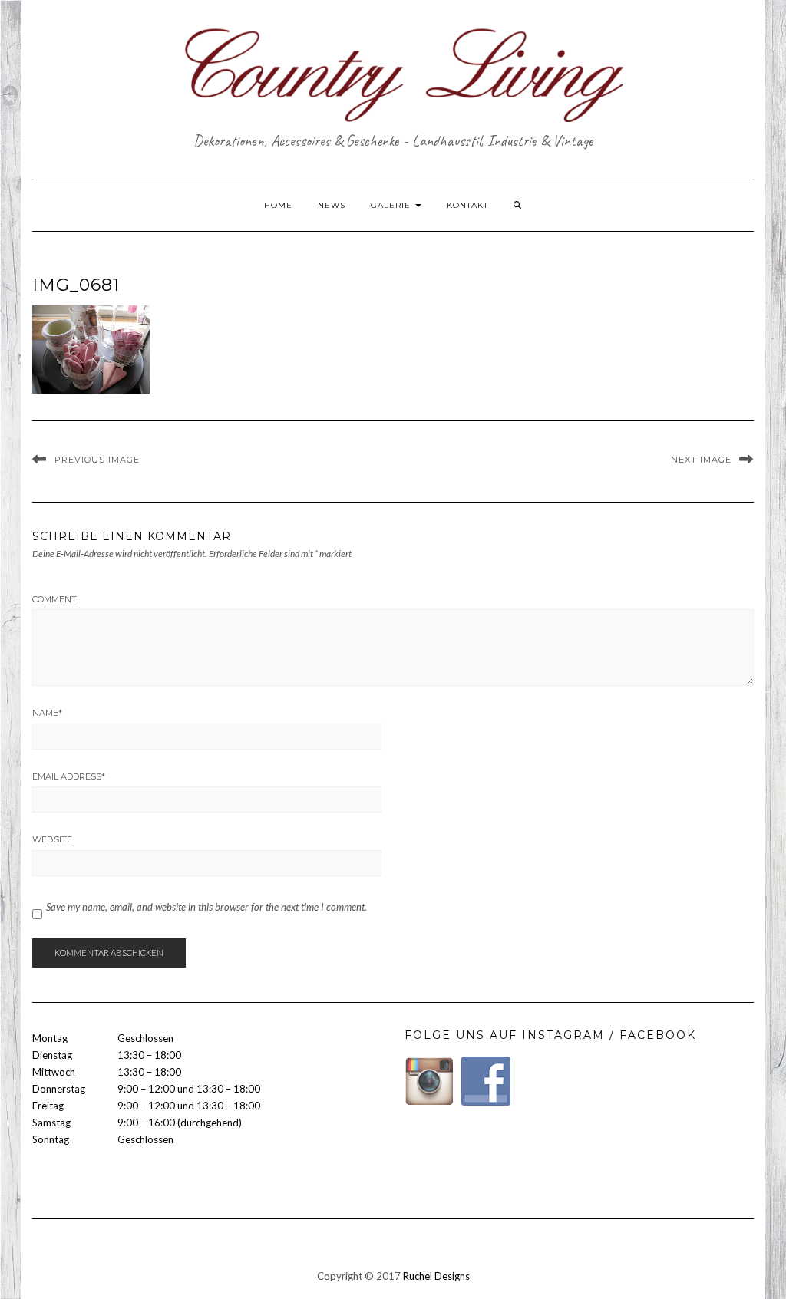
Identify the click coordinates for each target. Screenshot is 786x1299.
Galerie (392, 205)
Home (278, 205)
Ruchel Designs (436, 1276)
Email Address (68, 776)
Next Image (701, 459)
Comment (54, 599)
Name (47, 712)
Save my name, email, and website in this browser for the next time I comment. (206, 907)
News (331, 205)
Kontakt (467, 205)
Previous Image (97, 459)
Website (52, 839)
